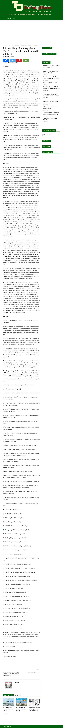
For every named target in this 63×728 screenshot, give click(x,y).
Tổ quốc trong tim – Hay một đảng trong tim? (50, 107)
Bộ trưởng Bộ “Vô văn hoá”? (50, 82)
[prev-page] (4, 714)
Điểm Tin (34, 14)
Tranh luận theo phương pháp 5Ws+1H (50, 119)
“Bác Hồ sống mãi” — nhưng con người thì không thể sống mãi (51, 113)
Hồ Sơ (29, 14)
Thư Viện (40, 14)
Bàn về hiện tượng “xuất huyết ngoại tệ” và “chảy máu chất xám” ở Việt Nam (51, 88)
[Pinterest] (19, 60)
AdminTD (7, 56)
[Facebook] (6, 60)
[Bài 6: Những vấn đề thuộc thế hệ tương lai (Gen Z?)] (21, 702)
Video (14, 18)
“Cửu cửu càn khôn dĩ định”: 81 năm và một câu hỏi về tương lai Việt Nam (51, 96)
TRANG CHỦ (9, 14)
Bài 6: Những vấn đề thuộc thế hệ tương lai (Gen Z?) (21, 709)
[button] (58, 14)
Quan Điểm (16, 14)
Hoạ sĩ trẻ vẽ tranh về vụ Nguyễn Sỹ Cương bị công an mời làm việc (34, 709)
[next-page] (6, 714)
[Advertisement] (31, 33)
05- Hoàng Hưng (7, 530)
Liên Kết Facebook (47, 152)
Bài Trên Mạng (23, 14)
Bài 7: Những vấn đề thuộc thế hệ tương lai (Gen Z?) (8, 709)
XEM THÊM (18, 695)
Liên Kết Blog (46, 146)
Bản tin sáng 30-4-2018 (34, 672)
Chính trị (10, 45)
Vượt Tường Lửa (47, 48)
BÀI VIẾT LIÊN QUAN (9, 695)
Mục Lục (9, 18)
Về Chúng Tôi (47, 14)
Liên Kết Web (46, 140)
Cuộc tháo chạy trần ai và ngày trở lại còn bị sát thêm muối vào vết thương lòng (11, 673)
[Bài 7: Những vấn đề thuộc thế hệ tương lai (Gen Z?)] (8, 702)
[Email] (26, 60)
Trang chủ (5, 45)
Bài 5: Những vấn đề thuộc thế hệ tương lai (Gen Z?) (51, 102)
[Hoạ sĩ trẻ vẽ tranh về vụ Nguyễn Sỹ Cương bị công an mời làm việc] (34, 702)
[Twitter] (13, 60)
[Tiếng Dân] (31, 6)
